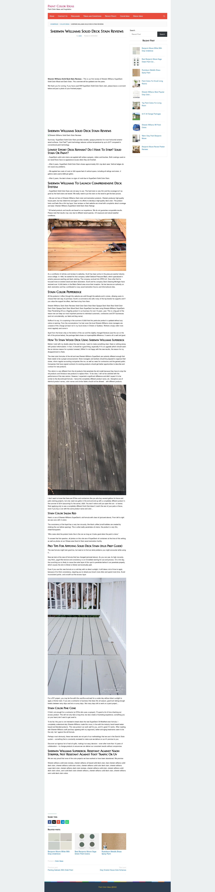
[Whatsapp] (67, 822)
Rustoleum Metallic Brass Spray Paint (112, 852)
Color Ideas (59, 861)
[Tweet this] (54, 822)
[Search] (164, 16)
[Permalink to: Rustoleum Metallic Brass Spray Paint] (114, 841)
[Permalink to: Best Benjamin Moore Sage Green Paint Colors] (87, 841)
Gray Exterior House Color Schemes (113, 868)
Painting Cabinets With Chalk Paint (60, 868)
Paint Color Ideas (61, 6)
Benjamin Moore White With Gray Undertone (59, 852)
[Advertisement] (87, 57)
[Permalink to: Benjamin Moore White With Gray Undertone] (60, 841)
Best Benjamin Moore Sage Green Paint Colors (85, 852)
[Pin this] (58, 822)
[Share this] (50, 822)
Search (132, 30)
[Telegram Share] (63, 822)
